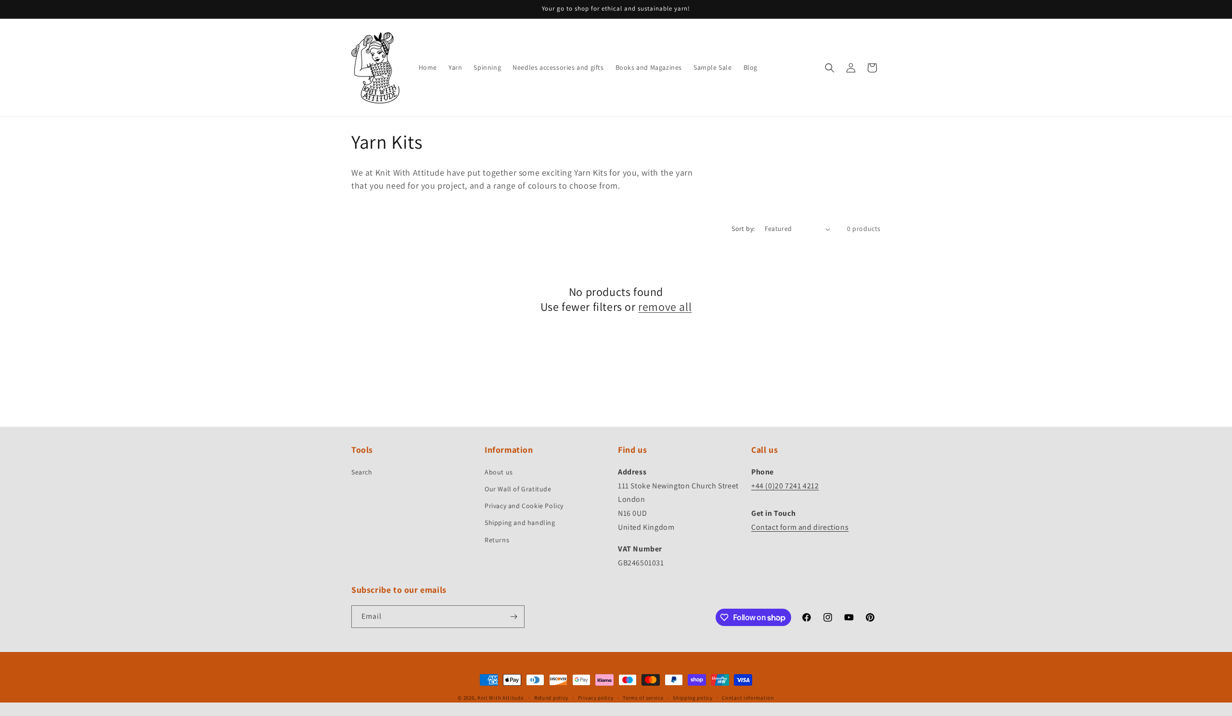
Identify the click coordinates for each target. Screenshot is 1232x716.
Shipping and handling (520, 522)
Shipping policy (693, 697)
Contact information (748, 697)
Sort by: (743, 228)
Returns (497, 540)
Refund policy (551, 697)
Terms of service (643, 697)
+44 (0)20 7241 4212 (785, 486)
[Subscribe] (513, 616)
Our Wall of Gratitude (518, 489)
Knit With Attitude (500, 697)
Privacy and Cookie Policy (524, 505)
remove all (665, 306)
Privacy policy (596, 697)
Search (361, 472)
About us (499, 472)
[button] (829, 67)
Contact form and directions (799, 527)
